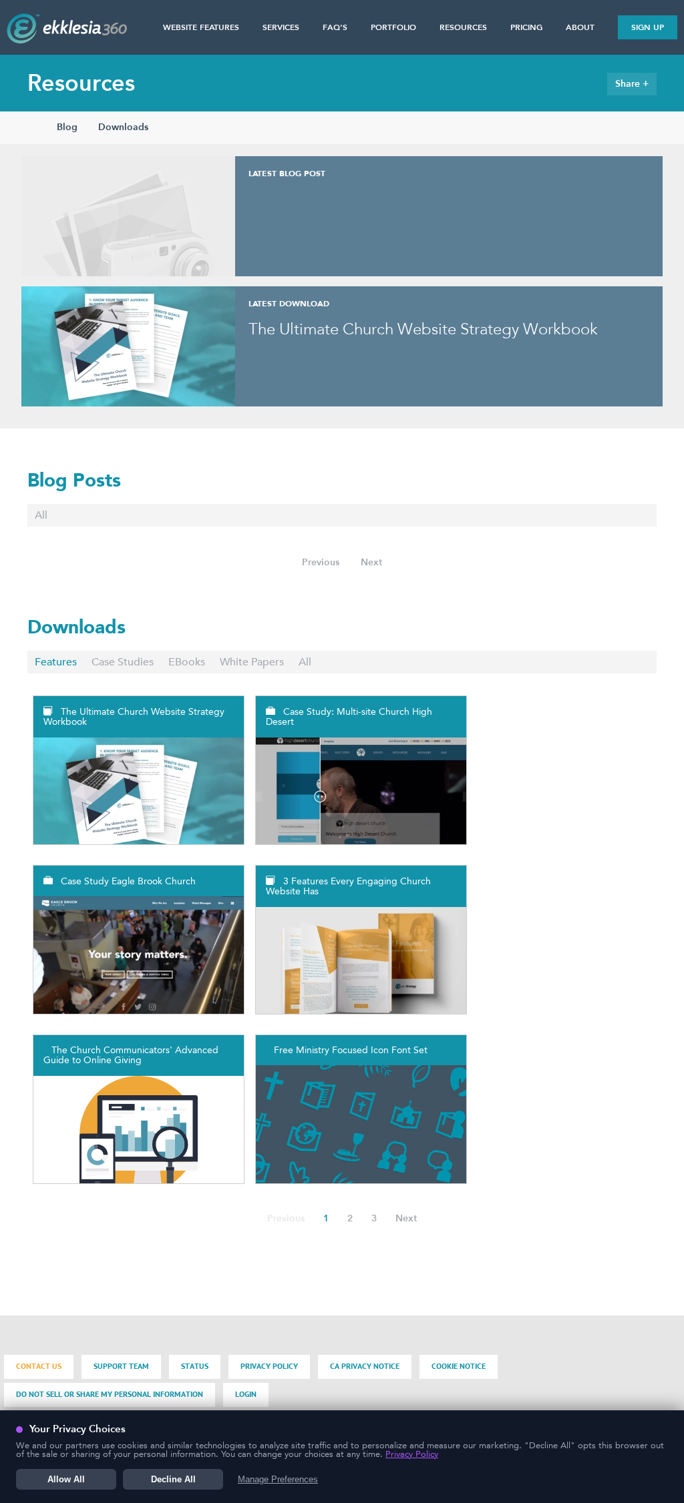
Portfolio (393, 27)
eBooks (186, 662)
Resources (463, 27)
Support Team (121, 1366)
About (580, 27)
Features (56, 662)
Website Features (201, 27)
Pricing (526, 27)
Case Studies (123, 662)
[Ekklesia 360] (67, 39)
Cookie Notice (459, 1366)
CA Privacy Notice (364, 1366)
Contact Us (38, 1366)
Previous (320, 562)
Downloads (123, 127)
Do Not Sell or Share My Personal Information (109, 1394)
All (41, 515)
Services (281, 27)
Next (371, 562)
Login (245, 1394)
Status (194, 1366)
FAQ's (335, 27)
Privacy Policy (269, 1366)
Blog (67, 127)
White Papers (252, 662)
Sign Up (647, 27)
